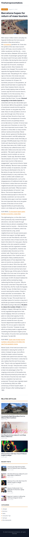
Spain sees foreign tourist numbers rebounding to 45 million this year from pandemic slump (13, 342)
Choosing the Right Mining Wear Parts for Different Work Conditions (16, 467)
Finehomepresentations (11, 3)
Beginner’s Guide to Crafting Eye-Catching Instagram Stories (16, 497)
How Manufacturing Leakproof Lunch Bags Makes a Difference (17, 474)
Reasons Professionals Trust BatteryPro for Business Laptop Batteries (15, 489)
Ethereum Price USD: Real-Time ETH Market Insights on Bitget (17, 481)
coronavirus (7, 44)
